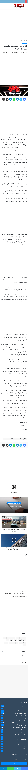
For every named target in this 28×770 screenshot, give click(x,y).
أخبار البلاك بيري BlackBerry (20, 736)
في (13, 642)
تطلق (16, 640)
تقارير (5, 439)
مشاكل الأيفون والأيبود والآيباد (20, 734)
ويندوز (24, 746)
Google (24, 662)
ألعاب (25, 750)
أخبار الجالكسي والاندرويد (20, 710)
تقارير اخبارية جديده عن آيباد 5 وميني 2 (14, 506)
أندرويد (17, 637)
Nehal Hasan (22, 52)
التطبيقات (24, 748)
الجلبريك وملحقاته (22, 732)
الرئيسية (24, 40)
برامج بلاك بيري (22, 741)
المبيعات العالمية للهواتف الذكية (17, 439)
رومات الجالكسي (22, 718)
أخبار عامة (20, 40)
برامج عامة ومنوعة (22, 708)
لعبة (10, 642)
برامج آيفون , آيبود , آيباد (21, 725)
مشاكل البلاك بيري (22, 744)
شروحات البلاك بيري (21, 739)
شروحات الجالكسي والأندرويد (20, 715)
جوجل (7, 640)
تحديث (4, 637)
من (24, 645)
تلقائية (11, 640)
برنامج (9, 637)
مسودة (6, 642)
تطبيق (20, 640)
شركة (24, 642)
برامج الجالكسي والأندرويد (20, 713)
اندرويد (13, 637)
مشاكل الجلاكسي (22, 720)
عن (16, 642)
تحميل (24, 640)
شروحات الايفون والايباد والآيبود (19, 729)
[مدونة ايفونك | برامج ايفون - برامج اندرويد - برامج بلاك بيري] (18, 6)
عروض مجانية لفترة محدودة (19, 727)
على (20, 642)
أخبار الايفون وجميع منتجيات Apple (14, 503)
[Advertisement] (14, 24)
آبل (21, 637)
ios (24, 637)
